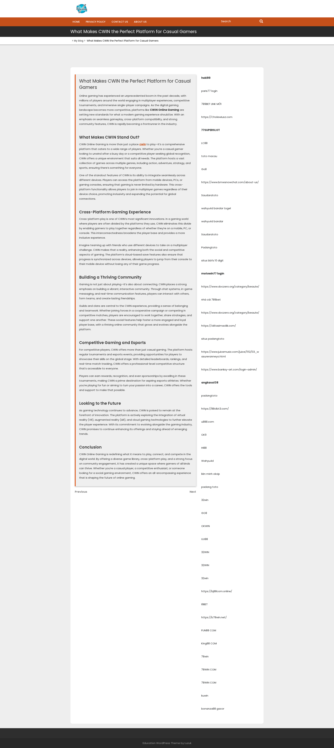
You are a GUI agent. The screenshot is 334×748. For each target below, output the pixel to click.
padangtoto (209, 395)
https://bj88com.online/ (216, 591)
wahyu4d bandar (212, 221)
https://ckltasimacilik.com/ (218, 325)
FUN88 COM (208, 630)
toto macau (209, 156)
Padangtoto (209, 247)
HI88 (204, 448)
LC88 (204, 143)
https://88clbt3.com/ (215, 408)
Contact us (120, 21)
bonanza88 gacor (212, 708)
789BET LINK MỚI (211, 104)
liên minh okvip (210, 474)
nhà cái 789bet (211, 299)
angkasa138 (209, 382)
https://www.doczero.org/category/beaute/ (230, 286)
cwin (142, 144)
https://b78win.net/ (214, 617)
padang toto (209, 487)
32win (204, 500)
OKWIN (205, 526)
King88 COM (209, 643)
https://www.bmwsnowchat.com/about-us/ (230, 182)
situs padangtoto (212, 339)
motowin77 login (212, 273)
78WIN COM (208, 669)
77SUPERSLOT (210, 130)
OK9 (203, 435)
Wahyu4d (207, 461)
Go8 (204, 169)
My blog (78, 40)
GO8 (204, 513)
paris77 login (209, 91)
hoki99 (205, 78)
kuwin (204, 695)
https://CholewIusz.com (216, 117)
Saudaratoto (209, 195)
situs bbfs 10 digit (212, 260)
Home (76, 21)
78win (205, 656)
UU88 (204, 539)
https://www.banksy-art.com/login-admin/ (229, 369)
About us (140, 21)
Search (261, 21)
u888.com (207, 421)
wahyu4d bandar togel (216, 208)
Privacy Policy (95, 21)
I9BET (204, 604)
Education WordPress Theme (161, 743)
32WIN (205, 552)
